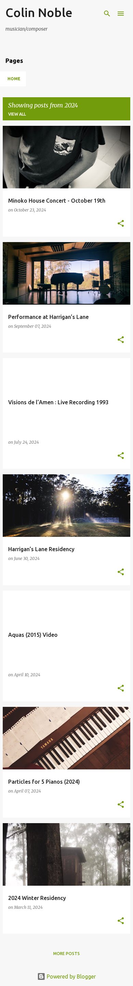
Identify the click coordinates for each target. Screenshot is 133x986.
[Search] (107, 13)
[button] (121, 223)
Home (14, 78)
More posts (66, 953)
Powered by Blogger (70, 976)
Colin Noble (38, 12)
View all (17, 114)
